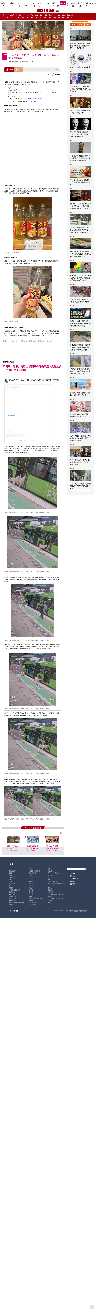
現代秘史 (50, 871)
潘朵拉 (31, 892)
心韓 (58, 4)
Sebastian (12, 877)
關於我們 (72, 884)
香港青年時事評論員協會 (55, 883)
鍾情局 (11, 875)
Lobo (10, 886)
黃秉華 (31, 883)
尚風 (30, 888)
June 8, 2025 (32, 102)
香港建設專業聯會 (53, 873)
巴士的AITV (11, 4)
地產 (41, 16)
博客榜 (68, 16)
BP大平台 (20, 4)
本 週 (80, 24)
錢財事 (37, 16)
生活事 (86, 4)
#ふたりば (11, 88)
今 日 (73, 24)
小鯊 (30, 879)
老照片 (31, 896)
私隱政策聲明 (74, 878)
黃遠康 (11, 888)
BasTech (92, 3)
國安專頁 (3, 4)
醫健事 (50, 16)
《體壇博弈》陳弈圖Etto (55, 898)
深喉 (30, 869)
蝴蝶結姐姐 (32, 904)
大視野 (55, 16)
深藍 (10, 873)
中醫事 (45, 16)
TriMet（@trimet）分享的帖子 (28, 441)
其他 (72, 16)
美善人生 (73, 4)
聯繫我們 (72, 881)
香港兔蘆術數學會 (14, 890)
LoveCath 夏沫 (52, 881)
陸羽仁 (11, 879)
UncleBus (12, 894)
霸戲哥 (31, 881)
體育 (67, 4)
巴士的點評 (12, 871)
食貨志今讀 (32, 902)
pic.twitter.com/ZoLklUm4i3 (34, 98)
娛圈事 (53, 4)
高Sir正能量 (32, 873)
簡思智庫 (50, 892)
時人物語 (50, 875)
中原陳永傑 (12, 896)
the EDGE (27, 4)
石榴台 (39, 4)
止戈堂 (31, 877)
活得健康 (12, 892)
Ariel (10, 869)
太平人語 (31, 886)
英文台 (34, 4)
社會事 (27, 16)
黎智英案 (18, 16)
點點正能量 (12, 898)
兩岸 (59, 16)
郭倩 (30, 875)
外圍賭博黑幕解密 (34, 871)
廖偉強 (31, 890)
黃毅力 (50, 879)
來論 (49, 902)
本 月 (88, 24)
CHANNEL (46, 3)
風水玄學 (12, 883)
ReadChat (12, 900)
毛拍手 (50, 869)
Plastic (62, 3)
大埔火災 (12, 16)
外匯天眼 (50, 877)
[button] (60, 833)
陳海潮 (50, 900)
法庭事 (32, 16)
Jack (49, 886)
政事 (23, 16)
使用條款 (72, 876)
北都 (7, 16)
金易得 (50, 888)
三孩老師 (50, 890)
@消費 (63, 16)
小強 (10, 881)
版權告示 (72, 873)
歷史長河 (80, 4)
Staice (31, 894)
